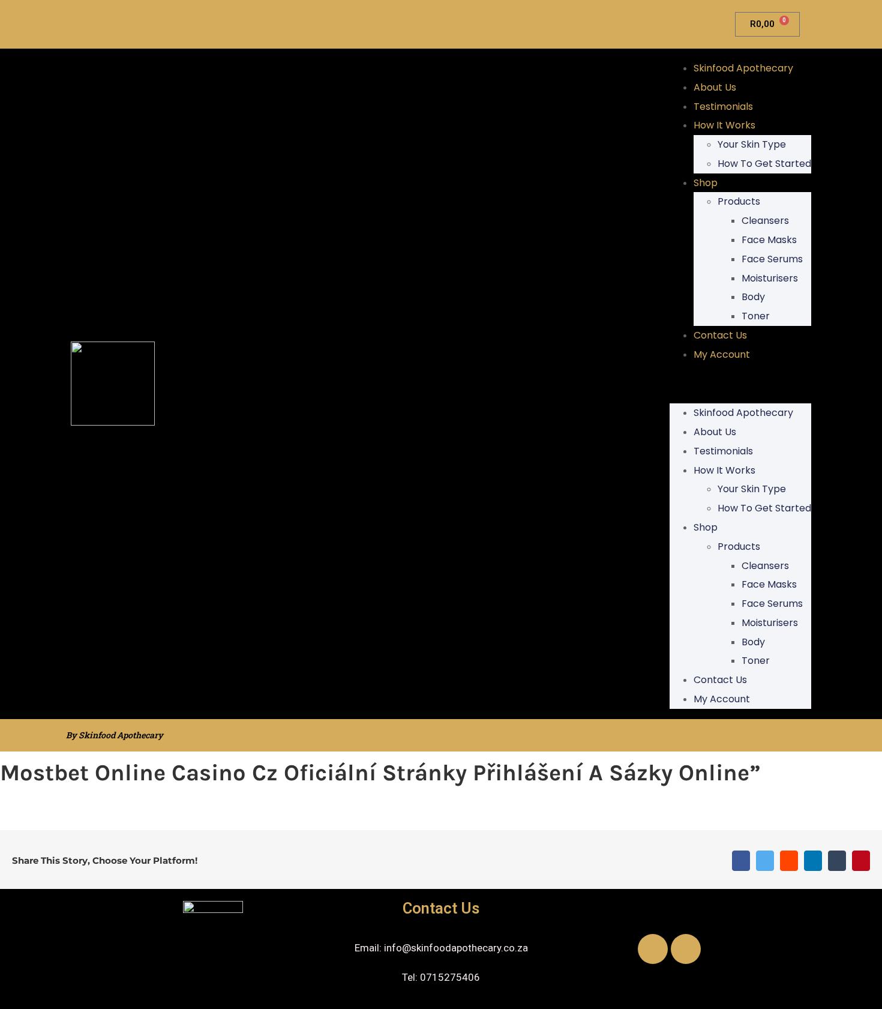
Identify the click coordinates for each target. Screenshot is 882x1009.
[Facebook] (741, 861)
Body (753, 297)
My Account (722, 354)
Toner (756, 316)
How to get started (764, 163)
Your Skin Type (752, 144)
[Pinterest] (861, 861)
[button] (740, 384)
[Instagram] (686, 949)
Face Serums (772, 259)
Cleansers (765, 220)
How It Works (724, 125)
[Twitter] (765, 861)
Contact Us (720, 335)
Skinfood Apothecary (743, 68)
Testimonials (723, 106)
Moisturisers (770, 278)
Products (739, 201)
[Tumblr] (837, 861)
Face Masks (769, 240)
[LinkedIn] (813, 861)
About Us (715, 87)
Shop (706, 183)
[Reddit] (789, 861)
